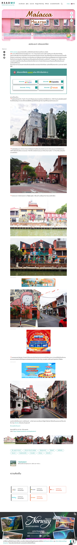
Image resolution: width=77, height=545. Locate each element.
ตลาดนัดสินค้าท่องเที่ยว (55, 3)
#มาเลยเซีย (13, 426)
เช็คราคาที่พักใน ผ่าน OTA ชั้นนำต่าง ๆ (32, 72)
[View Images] (9, 439)
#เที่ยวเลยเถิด (13, 52)
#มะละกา (18, 426)
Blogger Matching (39, 3)
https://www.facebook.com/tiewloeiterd (24, 431)
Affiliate (47, 3)
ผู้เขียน (27, 3)
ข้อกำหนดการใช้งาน (48, 541)
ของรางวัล (32, 3)
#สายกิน (17, 423)
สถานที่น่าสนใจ (22, 3)
